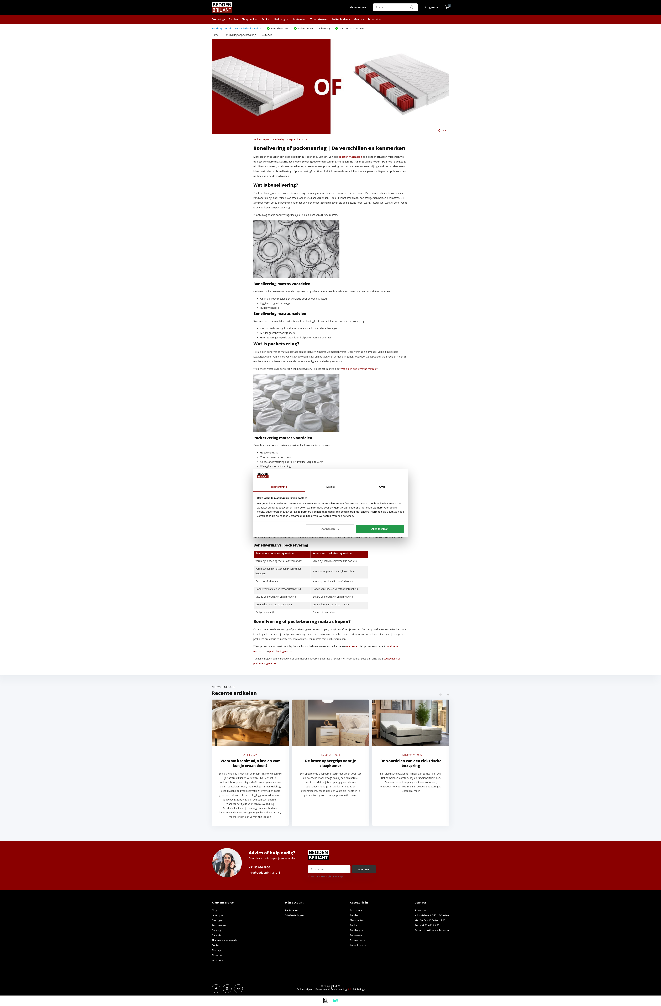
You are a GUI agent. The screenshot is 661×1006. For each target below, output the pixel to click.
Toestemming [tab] (279, 486)
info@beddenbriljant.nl (264, 872)
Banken (265, 19)
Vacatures (217, 960)
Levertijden (218, 915)
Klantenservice (358, 7)
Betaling (216, 930)
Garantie (216, 935)
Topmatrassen (319, 19)
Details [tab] (330, 486)
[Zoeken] (412, 7)
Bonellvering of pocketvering (240, 34)
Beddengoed (281, 19)
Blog (214, 910)
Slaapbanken (250, 19)
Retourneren (219, 925)
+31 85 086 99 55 (259, 867)
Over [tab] (382, 486)
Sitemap (216, 950)
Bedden (233, 19)
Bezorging (217, 920)
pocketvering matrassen (282, 651)
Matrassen (299, 19)
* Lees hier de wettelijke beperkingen (326, 876)
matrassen (352, 646)
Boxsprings (218, 19)
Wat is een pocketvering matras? (358, 368)
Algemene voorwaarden (225, 940)
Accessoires (374, 19)
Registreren (291, 910)
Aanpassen (328, 528)
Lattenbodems (341, 19)
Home (215, 34)
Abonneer (364, 869)
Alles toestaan (379, 528)
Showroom (218, 955)
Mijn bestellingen (294, 915)
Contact (216, 945)
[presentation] (440, 694)
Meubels (359, 19)
